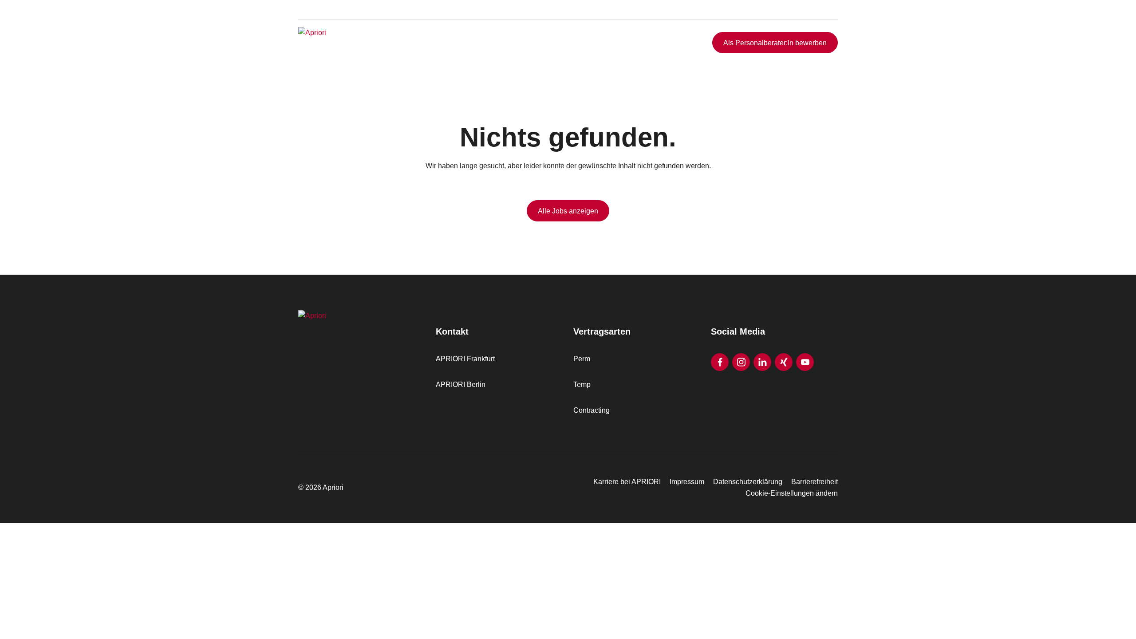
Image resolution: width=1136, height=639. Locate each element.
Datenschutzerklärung (747, 481)
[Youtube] (805, 362)
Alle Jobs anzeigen (568, 211)
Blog (817, 19)
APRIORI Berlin (460, 384)
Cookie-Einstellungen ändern (792, 493)
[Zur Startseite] (353, 42)
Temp (582, 384)
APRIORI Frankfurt (465, 359)
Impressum (687, 481)
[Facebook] (720, 362)
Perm (581, 359)
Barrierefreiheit (814, 481)
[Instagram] (741, 362)
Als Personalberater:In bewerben (775, 43)
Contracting (591, 410)
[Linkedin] (762, 362)
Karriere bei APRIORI (627, 481)
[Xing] (784, 362)
